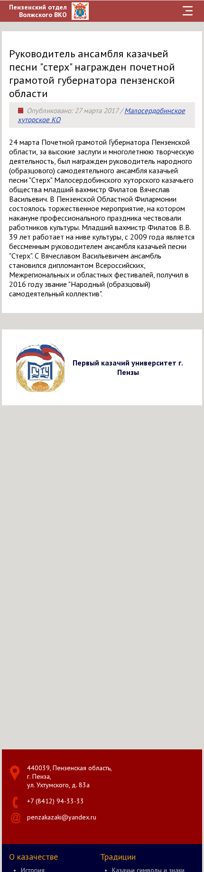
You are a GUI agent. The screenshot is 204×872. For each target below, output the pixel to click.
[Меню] (188, 11)
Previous (10, 367)
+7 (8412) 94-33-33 (55, 801)
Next (193, 367)
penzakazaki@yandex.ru (61, 817)
